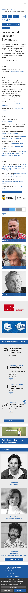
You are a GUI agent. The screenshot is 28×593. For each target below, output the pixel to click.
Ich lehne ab (7, 590)
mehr (11, 357)
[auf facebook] (7, 573)
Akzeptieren (20, 590)
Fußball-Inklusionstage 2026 (17, 387)
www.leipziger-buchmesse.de (13, 192)
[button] (5, 209)
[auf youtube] (7, 576)
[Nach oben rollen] (25, 590)
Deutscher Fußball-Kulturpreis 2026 (17, 405)
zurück (3, 214)
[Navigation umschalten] (25, 4)
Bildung (4, 20)
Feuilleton (12, 20)
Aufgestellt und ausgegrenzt (15, 368)
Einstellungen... (14, 587)
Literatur (22, 16)
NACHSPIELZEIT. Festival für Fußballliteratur (16, 351)
